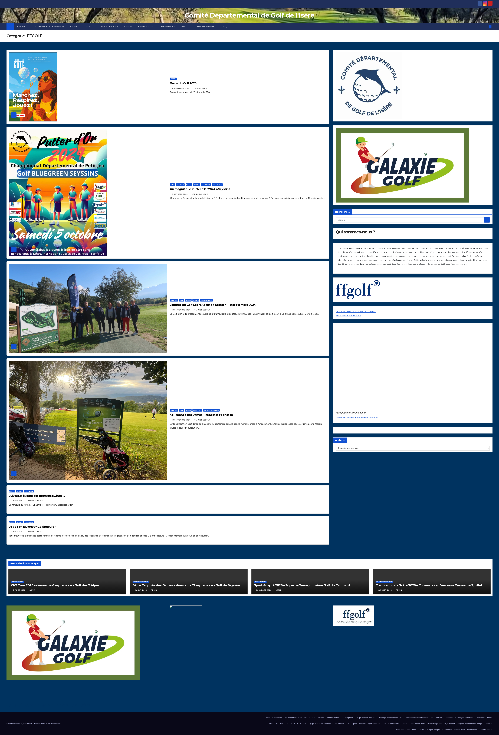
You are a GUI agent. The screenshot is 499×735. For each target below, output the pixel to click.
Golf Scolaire (393, 724)
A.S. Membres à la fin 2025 (296, 718)
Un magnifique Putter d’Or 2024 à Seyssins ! (200, 189)
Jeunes (74, 27)
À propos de (277, 718)
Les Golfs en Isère (417, 724)
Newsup (44, 724)
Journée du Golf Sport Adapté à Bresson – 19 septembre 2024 (213, 305)
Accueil (22, 27)
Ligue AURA (206, 184)
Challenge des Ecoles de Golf (390, 718)
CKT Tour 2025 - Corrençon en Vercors (356, 311)
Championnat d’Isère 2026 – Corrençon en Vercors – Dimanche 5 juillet (429, 585)
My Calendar (450, 724)
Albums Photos (206, 27)
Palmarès (489, 724)
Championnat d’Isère (384, 582)
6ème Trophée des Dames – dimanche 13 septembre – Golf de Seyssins (186, 585)
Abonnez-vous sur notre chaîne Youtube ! (357, 417)
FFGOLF (173, 79)
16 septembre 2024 (181, 420)
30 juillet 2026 (264, 590)
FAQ (225, 27)
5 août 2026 (19, 590)
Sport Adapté (206, 300)
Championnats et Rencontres (417, 718)
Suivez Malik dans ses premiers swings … (37, 496)
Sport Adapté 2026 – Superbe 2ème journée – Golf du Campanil (302, 585)
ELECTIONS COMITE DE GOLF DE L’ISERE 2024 (287, 724)
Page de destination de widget (470, 724)
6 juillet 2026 (385, 590)
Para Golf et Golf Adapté (139, 27)
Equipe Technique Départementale (366, 724)
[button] (486, 26)
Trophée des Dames (211, 410)
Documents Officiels (484, 718)
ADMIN (32, 590)
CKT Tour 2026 (17, 582)
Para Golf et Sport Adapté (429, 730)
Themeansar (55, 724)
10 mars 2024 (17, 501)
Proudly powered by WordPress (19, 724)
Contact (449, 718)
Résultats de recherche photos (480, 730)
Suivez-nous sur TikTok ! (348, 315)
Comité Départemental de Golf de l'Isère (249, 15)
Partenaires (167, 27)
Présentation (459, 730)
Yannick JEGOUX (202, 88)
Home (267, 718)
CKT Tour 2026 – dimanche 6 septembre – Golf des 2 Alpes (55, 585)
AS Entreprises (109, 27)
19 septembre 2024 (181, 310)
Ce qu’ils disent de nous (365, 718)
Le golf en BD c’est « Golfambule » (32, 526)
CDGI (172, 184)
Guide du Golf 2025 (183, 83)
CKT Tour (180, 184)
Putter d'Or (217, 184)
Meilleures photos (435, 724)
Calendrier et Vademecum (49, 27)
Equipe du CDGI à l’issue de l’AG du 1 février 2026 (329, 724)
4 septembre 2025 (181, 88)
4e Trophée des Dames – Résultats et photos (201, 415)
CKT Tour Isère (437, 718)
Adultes (90, 27)
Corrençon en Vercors (464, 718)
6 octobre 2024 (180, 194)
